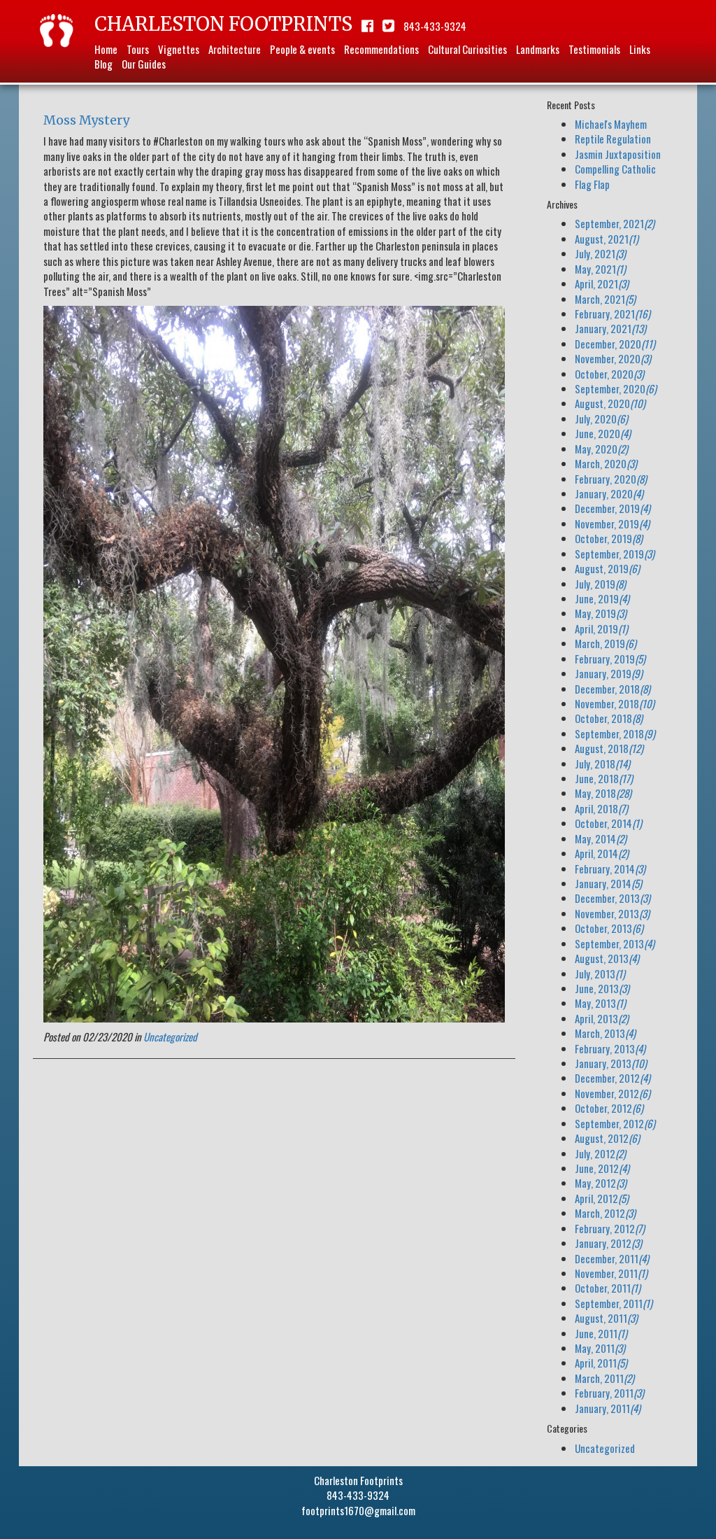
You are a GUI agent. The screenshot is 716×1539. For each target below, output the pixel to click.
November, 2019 (612, 523)
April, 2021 (602, 283)
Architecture (234, 49)
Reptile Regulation (613, 138)
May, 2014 (600, 838)
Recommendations (381, 49)
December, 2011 (612, 1258)
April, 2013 (602, 1018)
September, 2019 (614, 553)
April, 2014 (602, 853)
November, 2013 (612, 913)
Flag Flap (592, 184)
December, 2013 (612, 898)
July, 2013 (600, 973)
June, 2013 (602, 988)
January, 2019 (609, 673)
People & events (302, 49)
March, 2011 (604, 1378)
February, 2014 (610, 868)
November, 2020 (613, 358)
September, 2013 (614, 943)
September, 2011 (613, 1303)
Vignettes (178, 49)
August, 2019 (607, 568)
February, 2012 (610, 1228)
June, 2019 (602, 598)
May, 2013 (600, 1003)
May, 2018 (603, 793)
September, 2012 (615, 1123)
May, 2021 (600, 268)
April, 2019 (601, 628)
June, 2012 (602, 1168)
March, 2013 (605, 1033)
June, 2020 (603, 433)
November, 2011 (611, 1273)
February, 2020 (611, 478)
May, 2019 (600, 613)
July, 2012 (600, 1153)
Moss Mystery (86, 120)
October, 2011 (607, 1287)
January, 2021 (610, 328)
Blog (103, 63)
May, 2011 (600, 1348)
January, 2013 (611, 1063)
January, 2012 (608, 1243)
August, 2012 (607, 1138)
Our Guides (144, 63)
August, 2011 (606, 1318)
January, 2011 (607, 1408)
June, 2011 (601, 1333)
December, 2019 (612, 508)
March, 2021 (605, 299)
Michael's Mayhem (611, 124)
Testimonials (594, 49)
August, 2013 (607, 958)
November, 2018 (614, 703)
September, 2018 (615, 733)
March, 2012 (605, 1213)
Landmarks (537, 49)
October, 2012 (609, 1108)
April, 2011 (601, 1362)
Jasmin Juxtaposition (618, 154)
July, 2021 (600, 253)
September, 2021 (614, 223)
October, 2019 (609, 538)
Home (105, 49)
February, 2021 (612, 313)
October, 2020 (609, 373)
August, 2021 (606, 238)
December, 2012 (612, 1077)
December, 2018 (612, 688)
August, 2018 (609, 748)
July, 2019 (600, 583)
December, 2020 (615, 343)
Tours (138, 49)
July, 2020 (601, 418)
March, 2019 (605, 643)
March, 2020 (606, 463)
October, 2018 (609, 718)
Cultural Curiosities (467, 49)
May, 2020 (601, 448)
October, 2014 (608, 823)
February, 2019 (610, 658)
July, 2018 (602, 763)
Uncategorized (170, 1036)
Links (639, 49)
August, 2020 (610, 403)
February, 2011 (609, 1392)
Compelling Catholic (615, 168)
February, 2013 (610, 1048)
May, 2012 (600, 1182)
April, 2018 (601, 808)
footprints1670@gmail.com (358, 1510)
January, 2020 (609, 493)
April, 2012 (602, 1198)
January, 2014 (608, 883)
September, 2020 (616, 388)
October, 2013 (609, 928)
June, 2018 (604, 778)
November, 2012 (612, 1093)
